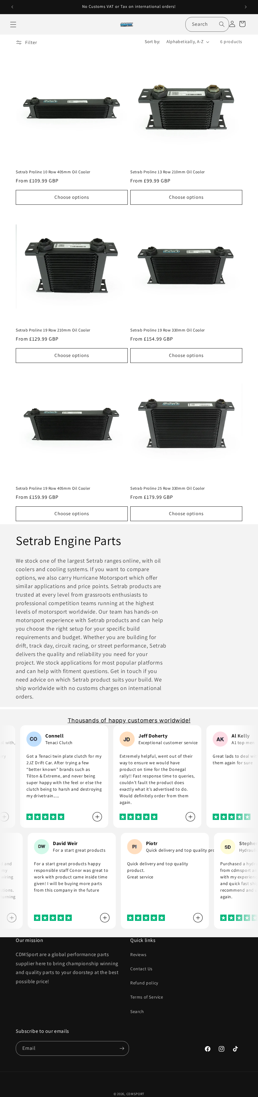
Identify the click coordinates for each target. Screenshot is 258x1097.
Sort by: (152, 41)
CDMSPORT (135, 1094)
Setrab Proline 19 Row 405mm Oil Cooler (53, 488)
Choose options (71, 197)
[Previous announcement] (12, 7)
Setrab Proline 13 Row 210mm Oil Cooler (167, 172)
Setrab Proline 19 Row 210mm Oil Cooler (53, 330)
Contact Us (141, 969)
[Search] (222, 24)
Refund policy (144, 983)
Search (137, 1011)
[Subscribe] (122, 1048)
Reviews (138, 954)
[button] (13, 24)
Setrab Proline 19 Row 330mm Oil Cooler (167, 330)
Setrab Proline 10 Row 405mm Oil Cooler (53, 172)
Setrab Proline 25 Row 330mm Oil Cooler (167, 488)
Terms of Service (146, 997)
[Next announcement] (246, 7)
